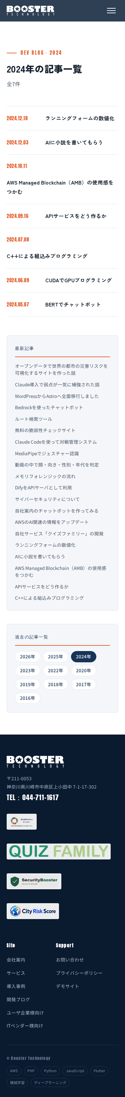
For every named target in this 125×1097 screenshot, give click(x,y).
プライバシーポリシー (79, 972)
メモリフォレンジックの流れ (45, 476)
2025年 (55, 656)
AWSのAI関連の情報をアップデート (52, 522)
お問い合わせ (70, 959)
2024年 (83, 656)
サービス (16, 972)
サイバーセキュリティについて (47, 499)
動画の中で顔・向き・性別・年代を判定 (57, 464)
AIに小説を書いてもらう (74, 142)
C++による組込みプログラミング (47, 255)
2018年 (55, 684)
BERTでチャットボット (73, 304)
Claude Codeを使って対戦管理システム (56, 441)
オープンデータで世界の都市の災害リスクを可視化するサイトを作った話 (61, 369)
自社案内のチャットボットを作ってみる (57, 510)
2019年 (27, 684)
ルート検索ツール (33, 418)
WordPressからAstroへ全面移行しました (57, 396)
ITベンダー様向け (25, 1025)
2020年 (83, 670)
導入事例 (16, 986)
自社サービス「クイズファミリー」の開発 (59, 533)
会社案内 (16, 959)
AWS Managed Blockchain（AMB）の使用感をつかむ (60, 187)
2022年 (55, 670)
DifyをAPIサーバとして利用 (43, 487)
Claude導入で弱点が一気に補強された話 (57, 384)
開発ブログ (18, 999)
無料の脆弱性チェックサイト (45, 430)
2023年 (27, 670)
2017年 (83, 684)
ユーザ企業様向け (25, 1012)
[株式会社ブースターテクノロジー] (30, 11)
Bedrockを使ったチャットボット (49, 407)
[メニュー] (111, 10)
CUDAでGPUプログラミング (78, 280)
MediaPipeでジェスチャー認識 (47, 453)
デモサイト (67, 986)
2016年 (27, 697)
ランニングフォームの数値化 (80, 118)
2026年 (27, 656)
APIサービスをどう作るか (76, 215)
